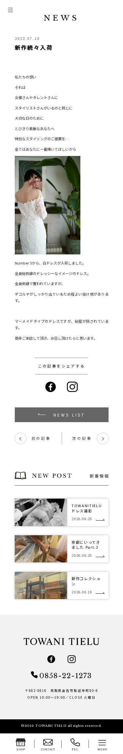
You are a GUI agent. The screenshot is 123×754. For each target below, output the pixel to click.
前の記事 (35, 438)
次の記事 (88, 438)
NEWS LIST (69, 415)
